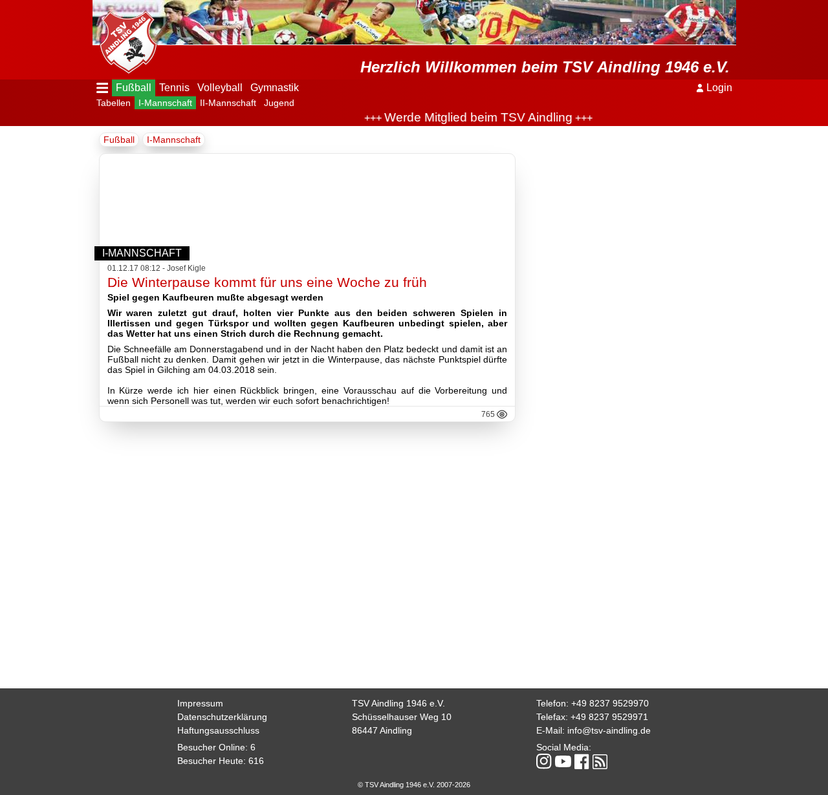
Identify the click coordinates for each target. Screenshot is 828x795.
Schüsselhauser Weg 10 (402, 717)
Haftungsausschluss (218, 730)
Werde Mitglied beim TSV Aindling (468, 117)
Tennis (174, 87)
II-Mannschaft (228, 103)
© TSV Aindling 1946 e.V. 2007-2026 (414, 785)
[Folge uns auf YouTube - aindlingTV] (563, 762)
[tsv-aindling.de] (125, 39)
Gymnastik (274, 87)
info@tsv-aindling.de (609, 730)
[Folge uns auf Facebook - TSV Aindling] (581, 762)
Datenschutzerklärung (222, 717)
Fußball (133, 87)
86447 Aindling (382, 730)
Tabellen (113, 103)
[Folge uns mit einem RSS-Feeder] (600, 762)
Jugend (279, 103)
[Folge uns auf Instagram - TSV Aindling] (544, 762)
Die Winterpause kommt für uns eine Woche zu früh (267, 282)
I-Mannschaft (165, 103)
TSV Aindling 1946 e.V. (398, 703)
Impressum (200, 703)
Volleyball (220, 87)
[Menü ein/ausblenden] (103, 88)
